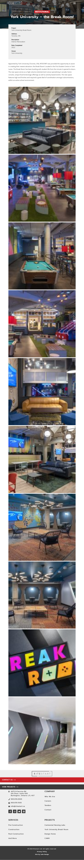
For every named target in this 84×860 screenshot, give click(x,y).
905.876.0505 (16, 799)
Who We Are (50, 796)
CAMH (47, 838)
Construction (13, 829)
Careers (48, 801)
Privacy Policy (42, 852)
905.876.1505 (16, 803)
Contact (48, 810)
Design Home (50, 834)
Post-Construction (16, 834)
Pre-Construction (15, 825)
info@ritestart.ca (18, 806)
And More (12, 838)
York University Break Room (56, 829)
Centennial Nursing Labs (55, 825)
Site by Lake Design (42, 854)
